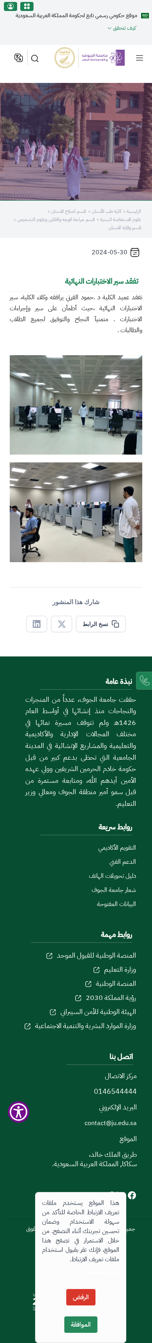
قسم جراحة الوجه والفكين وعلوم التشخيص (55, 219)
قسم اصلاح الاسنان (68, 211)
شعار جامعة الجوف (114, 890)
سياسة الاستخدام (101, 1272)
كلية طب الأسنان (105, 211)
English (18, 58)
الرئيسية (134, 211)
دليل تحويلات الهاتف (112, 876)
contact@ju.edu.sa (111, 1123)
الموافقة (81, 1324)
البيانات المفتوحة (116, 904)
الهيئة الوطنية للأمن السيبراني (98, 1011)
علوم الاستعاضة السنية (120, 219)
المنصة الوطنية (116, 983)
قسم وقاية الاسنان (124, 227)
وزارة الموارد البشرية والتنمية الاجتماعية (85, 1025)
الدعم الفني (123, 862)
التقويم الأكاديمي (117, 847)
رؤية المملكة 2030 (111, 997)
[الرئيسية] (90, 57)
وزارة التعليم (120, 969)
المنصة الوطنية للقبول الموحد (96, 955)
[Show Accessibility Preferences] (18, 1112)
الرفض (81, 1297)
